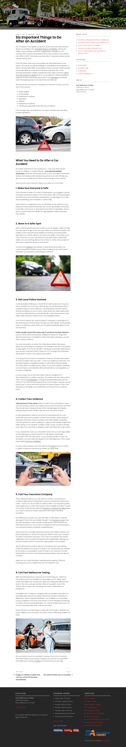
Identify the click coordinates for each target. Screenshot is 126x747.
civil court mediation (33, 441)
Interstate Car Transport (95, 713)
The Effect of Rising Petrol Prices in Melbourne (93, 40)
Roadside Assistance (94, 725)
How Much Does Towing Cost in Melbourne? (93, 43)
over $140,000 (32, 380)
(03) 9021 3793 (81, 92)
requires (29, 247)
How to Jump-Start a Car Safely (89, 46)
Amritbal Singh (34, 34)
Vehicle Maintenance (85, 74)
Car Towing (90, 698)
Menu (64, 12)
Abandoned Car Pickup (94, 722)
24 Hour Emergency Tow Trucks (97, 719)
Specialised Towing (93, 704)
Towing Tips (82, 71)
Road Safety (82, 65)
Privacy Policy (58, 721)
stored (53, 446)
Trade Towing (91, 701)
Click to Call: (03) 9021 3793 (63, 18)
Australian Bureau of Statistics (46, 49)
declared (54, 77)
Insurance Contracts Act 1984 (54, 508)
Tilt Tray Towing (92, 716)
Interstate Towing (92, 710)
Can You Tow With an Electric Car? (90, 48)
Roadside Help (83, 68)
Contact (37, 661)
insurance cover (58, 520)
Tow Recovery (91, 707)
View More (106, 741)
